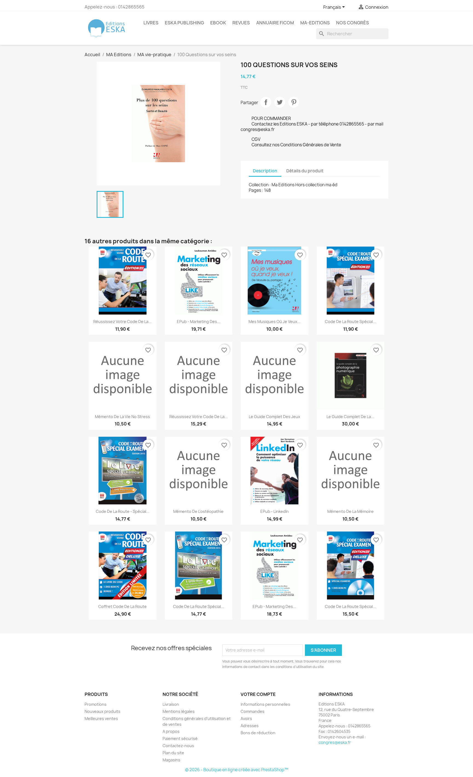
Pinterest (293, 102)
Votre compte (258, 694)
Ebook (218, 23)
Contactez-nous (178, 745)
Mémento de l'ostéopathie (198, 511)
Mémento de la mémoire (350, 511)
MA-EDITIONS (315, 23)
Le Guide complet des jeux (274, 416)
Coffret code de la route (122, 606)
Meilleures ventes (101, 718)
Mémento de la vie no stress (122, 416)
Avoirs (246, 718)
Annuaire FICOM (275, 23)
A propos (171, 731)
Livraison (171, 704)
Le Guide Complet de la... (350, 416)
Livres (150, 23)
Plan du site (173, 752)
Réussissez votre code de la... (122, 321)
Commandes (252, 711)
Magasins (171, 759)
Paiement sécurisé (180, 738)
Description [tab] (265, 171)
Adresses (250, 725)
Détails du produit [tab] (305, 171)
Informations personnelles (265, 704)
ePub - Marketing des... (198, 321)
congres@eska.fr (335, 742)
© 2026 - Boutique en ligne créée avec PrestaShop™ (236, 770)
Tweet (279, 102)
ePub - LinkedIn (274, 511)
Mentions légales (179, 711)
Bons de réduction (258, 732)
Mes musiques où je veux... (275, 321)
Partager (265, 102)
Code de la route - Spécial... (122, 511)
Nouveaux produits (102, 711)
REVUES (241, 23)
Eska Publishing (184, 23)
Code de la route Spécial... (350, 321)
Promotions (95, 704)
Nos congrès (352, 23)
